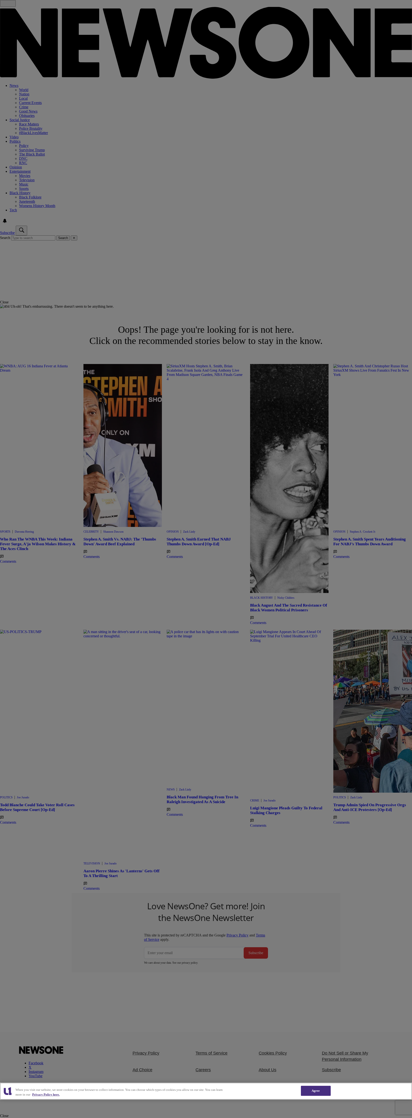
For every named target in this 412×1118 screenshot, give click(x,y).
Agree (316, 1090)
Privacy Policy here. (46, 1094)
